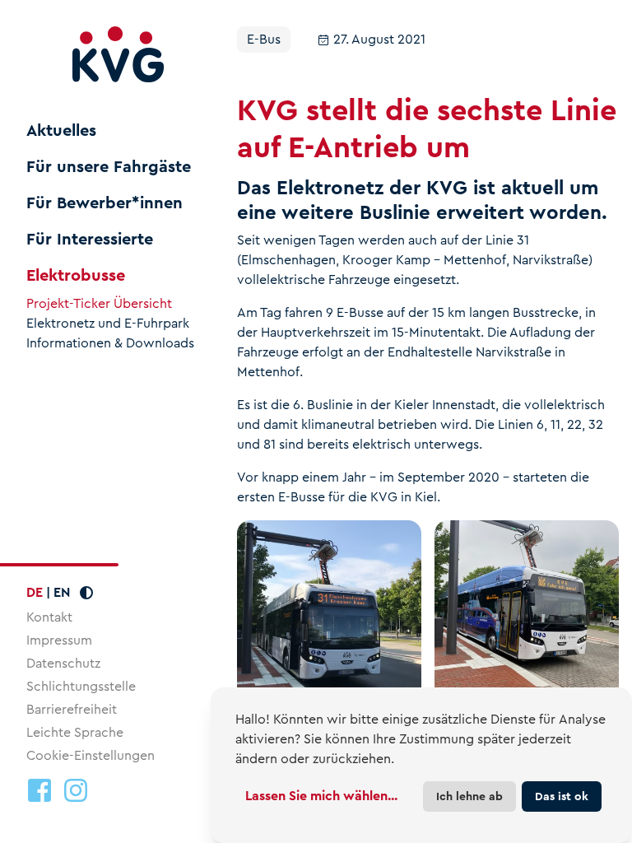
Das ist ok (561, 796)
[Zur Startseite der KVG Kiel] (118, 54)
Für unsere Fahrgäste (108, 167)
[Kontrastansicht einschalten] (86, 593)
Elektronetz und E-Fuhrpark (107, 323)
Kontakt (49, 617)
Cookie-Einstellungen (90, 756)
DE (34, 592)
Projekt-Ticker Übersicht (99, 303)
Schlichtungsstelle (81, 686)
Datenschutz (63, 663)
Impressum (59, 640)
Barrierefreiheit (71, 709)
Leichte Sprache (74, 732)
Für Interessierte (89, 239)
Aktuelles (61, 131)
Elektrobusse (75, 276)
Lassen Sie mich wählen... (321, 795)
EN (61, 592)
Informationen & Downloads (110, 343)
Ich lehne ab (469, 796)
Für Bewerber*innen (104, 203)
